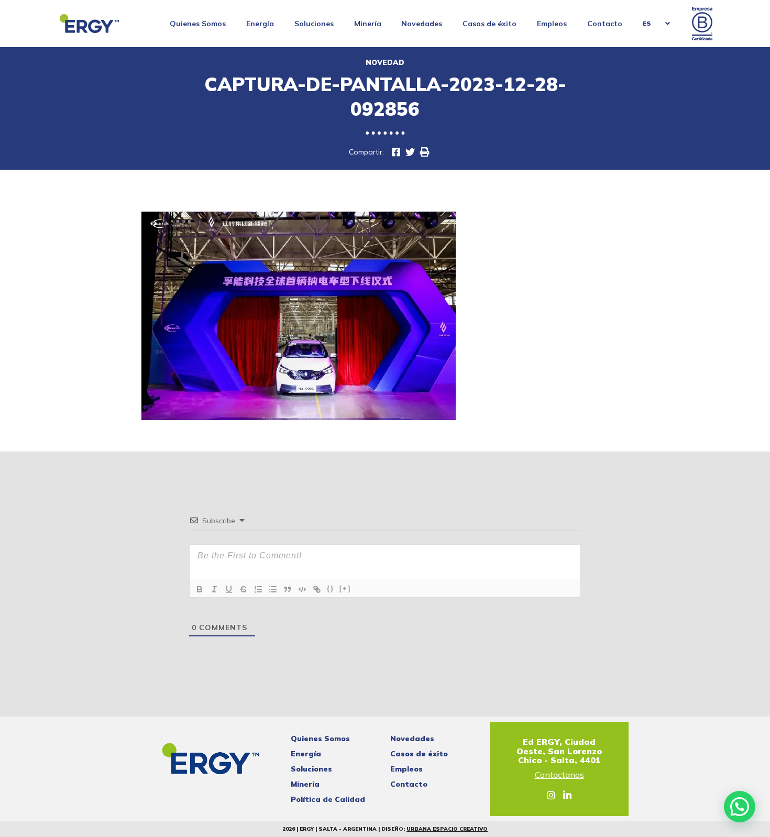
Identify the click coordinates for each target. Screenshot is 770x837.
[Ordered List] (258, 589)
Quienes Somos (198, 23)
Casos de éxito (489, 23)
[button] (739, 806)
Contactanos (559, 775)
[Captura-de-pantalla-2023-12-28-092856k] (396, 152)
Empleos (552, 23)
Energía (260, 23)
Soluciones (314, 23)
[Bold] (199, 589)
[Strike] (243, 589)
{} (330, 588)
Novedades (421, 23)
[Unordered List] (273, 589)
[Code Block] (302, 589)
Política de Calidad (328, 799)
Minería (367, 23)
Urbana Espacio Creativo (447, 828)
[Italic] (214, 589)
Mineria (305, 784)
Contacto (604, 23)
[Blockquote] (287, 589)
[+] (345, 588)
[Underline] (229, 589)
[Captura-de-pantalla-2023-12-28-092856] (410, 152)
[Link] (317, 589)
